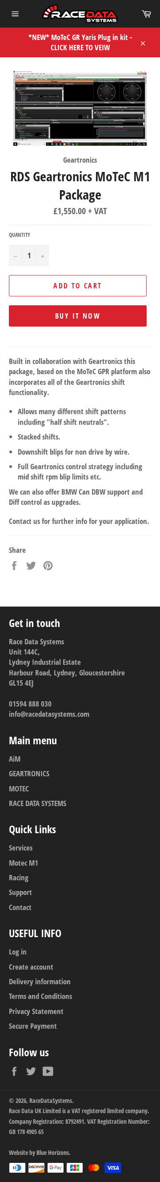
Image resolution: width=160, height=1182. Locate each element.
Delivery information (40, 981)
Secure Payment (33, 1026)
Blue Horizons (52, 1152)
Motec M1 (23, 863)
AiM (14, 759)
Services (20, 848)
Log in (18, 951)
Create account (31, 967)
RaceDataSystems (50, 1100)
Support (20, 892)
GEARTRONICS (29, 773)
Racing (18, 877)
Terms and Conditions (40, 996)
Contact (20, 907)
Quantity (19, 235)
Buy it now (77, 316)
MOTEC (19, 788)
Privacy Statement (36, 1011)
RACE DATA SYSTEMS (37, 803)
